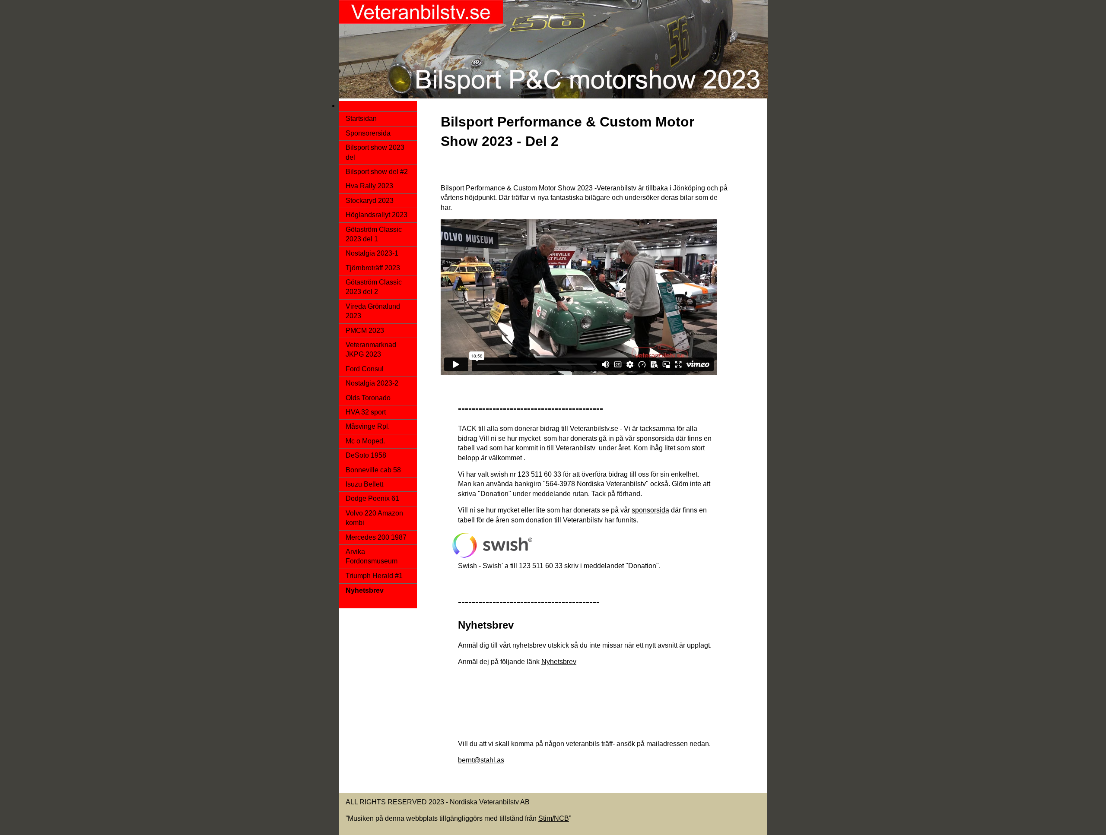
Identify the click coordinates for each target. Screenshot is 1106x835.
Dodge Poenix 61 (372, 498)
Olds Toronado (368, 398)
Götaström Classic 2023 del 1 (374, 234)
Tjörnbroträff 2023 (373, 268)
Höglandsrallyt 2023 (376, 214)
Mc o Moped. (365, 441)
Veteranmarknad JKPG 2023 (371, 349)
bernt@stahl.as (481, 760)
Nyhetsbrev (558, 661)
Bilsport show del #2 (377, 171)
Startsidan (361, 118)
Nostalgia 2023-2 (372, 383)
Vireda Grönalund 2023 (373, 311)
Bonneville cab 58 (373, 470)
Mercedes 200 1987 (376, 537)
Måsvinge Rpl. (368, 426)
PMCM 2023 (365, 330)
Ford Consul (365, 369)
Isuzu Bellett (364, 484)
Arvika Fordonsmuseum (371, 556)
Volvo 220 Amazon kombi (374, 517)
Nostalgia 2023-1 (372, 253)
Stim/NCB (553, 818)
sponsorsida (650, 510)
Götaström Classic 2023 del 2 (374, 286)
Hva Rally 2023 (369, 186)
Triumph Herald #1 (374, 575)
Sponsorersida (368, 133)
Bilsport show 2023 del (375, 152)
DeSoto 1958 (366, 455)
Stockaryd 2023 (370, 200)
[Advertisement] (598, 709)
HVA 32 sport (366, 412)
